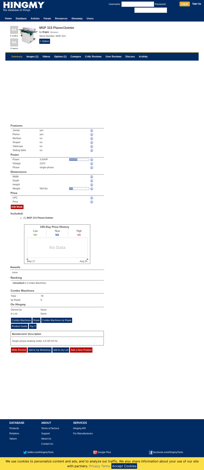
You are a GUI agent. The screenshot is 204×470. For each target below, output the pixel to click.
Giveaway (77, 18)
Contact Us (47, 443)
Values (13, 438)
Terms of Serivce (50, 428)
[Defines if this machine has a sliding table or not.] (92, 150)
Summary (17, 56)
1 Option (44, 41)
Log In (184, 4)
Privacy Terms (99, 466)
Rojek (36, 320)
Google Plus (104, 452)
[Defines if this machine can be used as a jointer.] (92, 130)
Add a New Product (81, 350)
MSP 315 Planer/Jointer (40, 217)
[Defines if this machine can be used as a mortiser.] (92, 138)
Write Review (19, 350)
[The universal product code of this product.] (92, 197)
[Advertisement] (102, 90)
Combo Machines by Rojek (56, 320)
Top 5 (33, 326)
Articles (35, 18)
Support (45, 433)
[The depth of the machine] (92, 180)
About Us (46, 438)
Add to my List (60, 350)
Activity (143, 56)
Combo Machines (36, 283)
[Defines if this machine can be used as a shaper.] (92, 142)
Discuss (130, 56)
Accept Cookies (124, 466)
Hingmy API (79, 428)
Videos (46, 56)
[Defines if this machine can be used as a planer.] (92, 134)
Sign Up (196, 3)
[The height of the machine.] (92, 184)
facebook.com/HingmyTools (168, 452)
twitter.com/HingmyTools (40, 452)
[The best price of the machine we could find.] (92, 201)
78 (42, 296)
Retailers (14, 433)
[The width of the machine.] (92, 176)
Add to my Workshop (39, 350)
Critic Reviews (93, 56)
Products (14, 428)
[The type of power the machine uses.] (92, 167)
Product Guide (19, 326)
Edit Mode (17, 207)
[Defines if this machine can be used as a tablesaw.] (92, 146)
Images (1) (32, 56)
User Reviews (114, 56)
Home (8, 18)
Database (21, 18)
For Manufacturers (83, 433)
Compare (76, 56)
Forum (47, 18)
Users (90, 18)
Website (54, 32)
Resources (61, 18)
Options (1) (60, 56)
